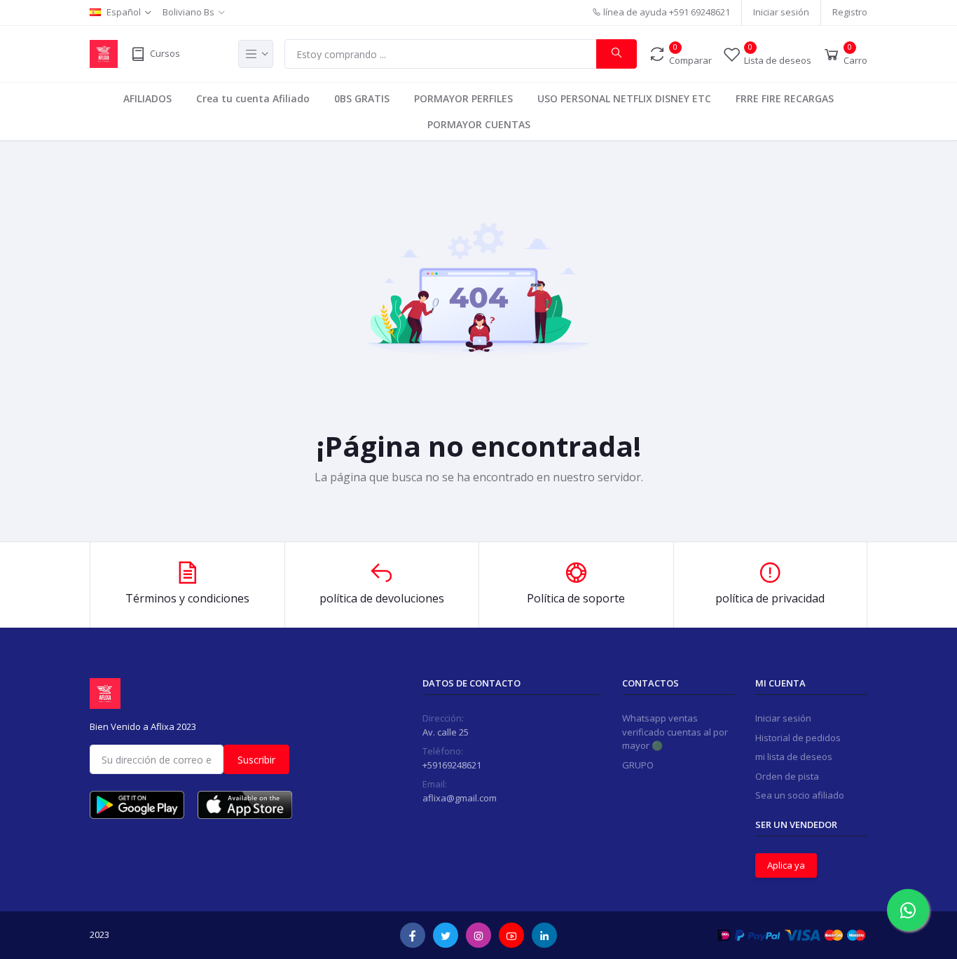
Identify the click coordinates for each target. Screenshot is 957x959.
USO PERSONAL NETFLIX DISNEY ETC (624, 98)
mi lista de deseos (793, 756)
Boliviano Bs (188, 12)
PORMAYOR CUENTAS (478, 124)
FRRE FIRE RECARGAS (785, 98)
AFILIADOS (147, 98)
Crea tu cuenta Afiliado (253, 98)
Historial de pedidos (798, 737)
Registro (849, 12)
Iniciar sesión (781, 12)
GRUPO (638, 765)
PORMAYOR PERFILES (463, 98)
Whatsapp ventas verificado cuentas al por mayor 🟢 (675, 732)
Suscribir (256, 759)
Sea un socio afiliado (799, 795)
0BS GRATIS (362, 98)
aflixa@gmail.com (459, 798)
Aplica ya (786, 865)
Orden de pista (787, 776)
